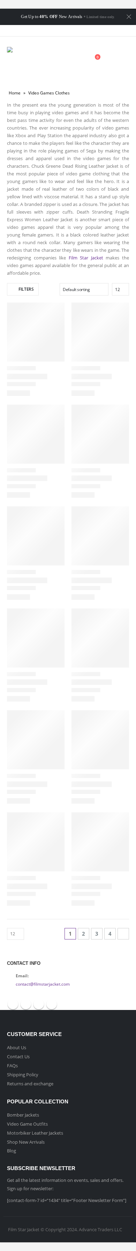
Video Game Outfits (27, 1124)
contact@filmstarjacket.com (43, 984)
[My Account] (77, 60)
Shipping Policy (22, 1074)
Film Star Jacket (86, 258)
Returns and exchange (30, 1083)
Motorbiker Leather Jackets (35, 1133)
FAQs (12, 1065)
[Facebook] (49, 30)
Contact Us (18, 1056)
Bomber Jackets (23, 1115)
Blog (11, 1151)
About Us (16, 1047)
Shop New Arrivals (26, 1142)
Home (15, 93)
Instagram (51, 1004)
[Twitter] (61, 30)
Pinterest (38, 1004)
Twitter (26, 1004)
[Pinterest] (74, 30)
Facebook (13, 1004)
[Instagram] (86, 30)
